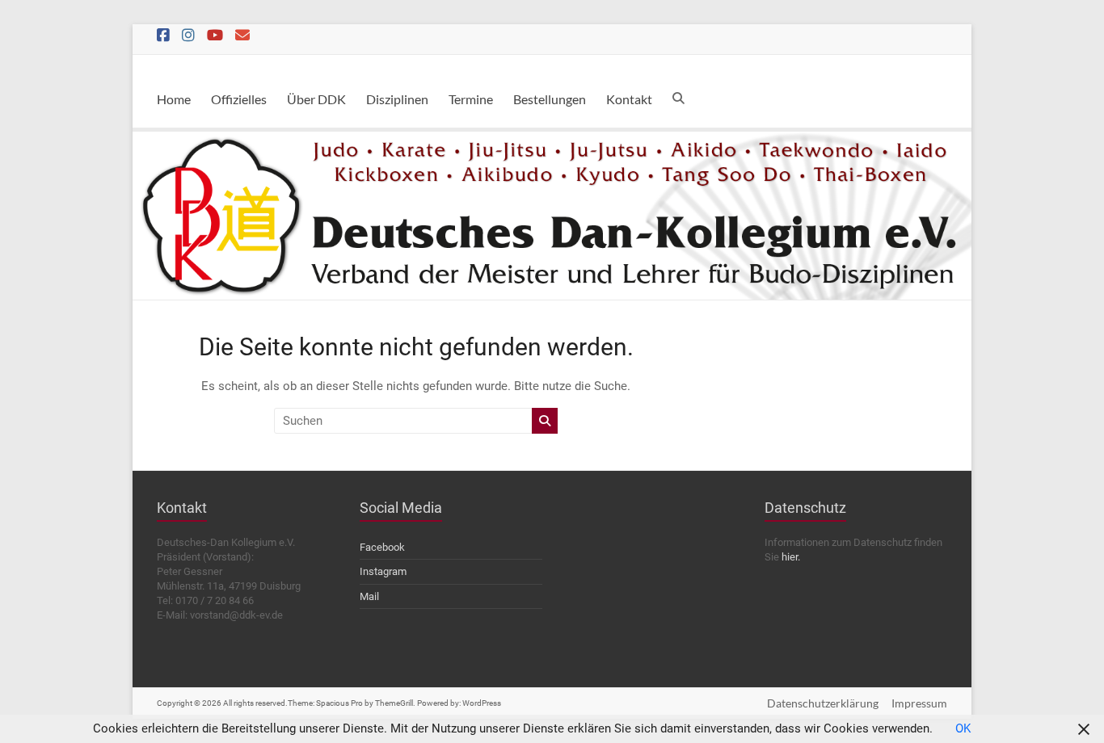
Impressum (919, 703)
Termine (471, 99)
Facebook (382, 547)
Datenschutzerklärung (823, 703)
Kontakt (629, 99)
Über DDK (316, 99)
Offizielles (239, 99)
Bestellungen (549, 99)
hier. (791, 557)
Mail (369, 596)
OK (963, 728)
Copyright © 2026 (190, 703)
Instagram (383, 571)
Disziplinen (397, 99)
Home (174, 99)
